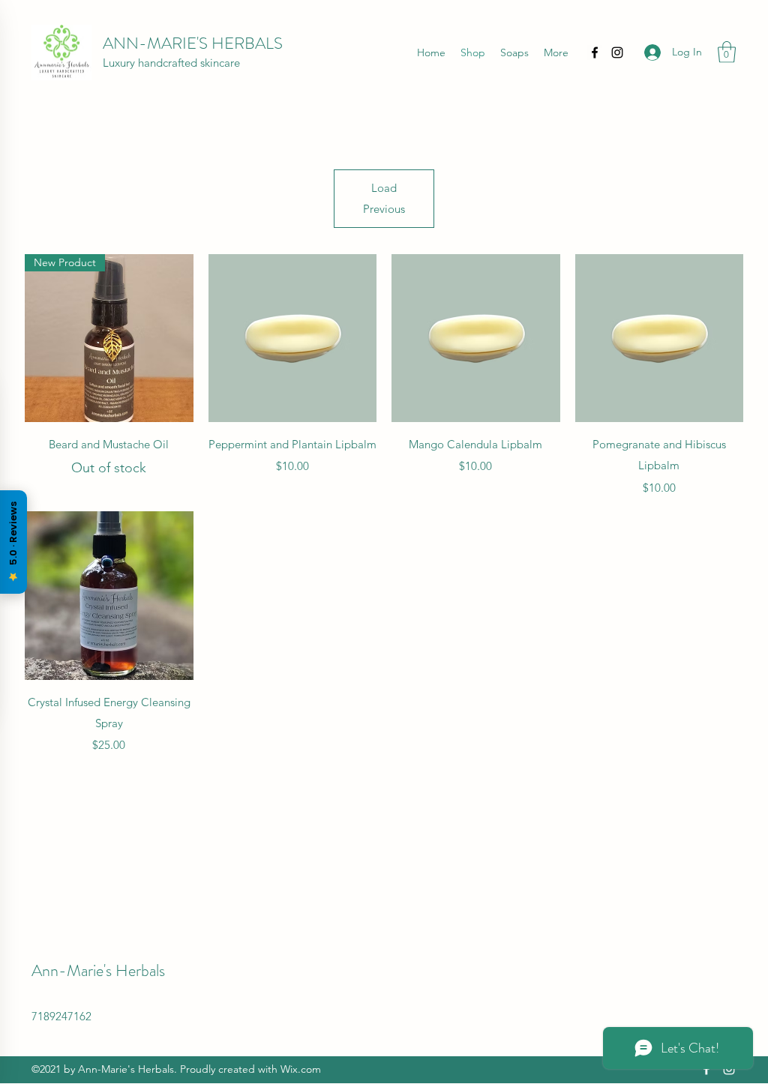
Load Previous (384, 198)
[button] (727, 52)
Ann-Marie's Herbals (98, 970)
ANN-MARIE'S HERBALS (193, 43)
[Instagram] (617, 52)
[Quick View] (292, 338)
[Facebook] (594, 52)
